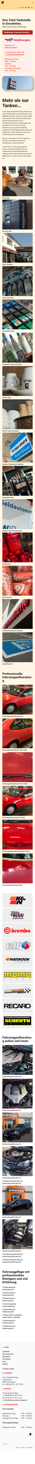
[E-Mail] (20, 7)
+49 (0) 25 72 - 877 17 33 (14, 1384)
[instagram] (26, 7)
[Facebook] (23, 7)
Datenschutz (23, 1447)
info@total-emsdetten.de (15, 54)
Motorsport (6, 1356)
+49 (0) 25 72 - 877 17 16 (13, 1395)
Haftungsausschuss (29, 1447)
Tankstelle (6, 1351)
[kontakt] (28, 7)
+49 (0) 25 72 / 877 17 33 (15, 52)
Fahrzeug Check (8, 1354)
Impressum (17, 1447)
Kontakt (5, 1364)
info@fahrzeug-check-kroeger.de (15, 1400)
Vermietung (6, 1359)
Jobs (4, 1361)
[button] (32, 2)
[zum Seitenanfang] (30, 1434)
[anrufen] (31, 7)
